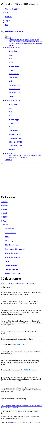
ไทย (19, 9)
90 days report (31, 283)
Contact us (8, 160)
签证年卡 (19, 155)
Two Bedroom (14, 77)
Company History (23, 41)
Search (12, 96)
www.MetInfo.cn (34, 422)
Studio (11, 70)
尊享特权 (26, 155)
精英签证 (12, 155)
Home (7, 36)
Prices (11, 81)
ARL (11, 62)
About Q (8, 38)
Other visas (23, 158)
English (14, 9)
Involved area (37, 43)
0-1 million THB (14, 85)
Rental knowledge (26, 43)
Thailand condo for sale (13, 47)
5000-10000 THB (15, 138)
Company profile (24, 40)
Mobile (7, 13)
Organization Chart (35, 41)
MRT (11, 55)
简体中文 (8, 9)
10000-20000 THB (15, 142)
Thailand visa (9, 153)
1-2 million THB (14, 89)
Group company (14, 43)
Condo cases (7, 407)
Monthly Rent (15, 134)
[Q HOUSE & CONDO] (14, 31)
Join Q (11, 45)
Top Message (13, 40)
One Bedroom (14, 74)
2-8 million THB (14, 92)
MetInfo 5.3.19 (14, 422)
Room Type (14, 66)
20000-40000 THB (15, 145)
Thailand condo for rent (13, 100)
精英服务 (33, 155)
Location (13, 51)
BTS (10, 59)
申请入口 (16, 158)
